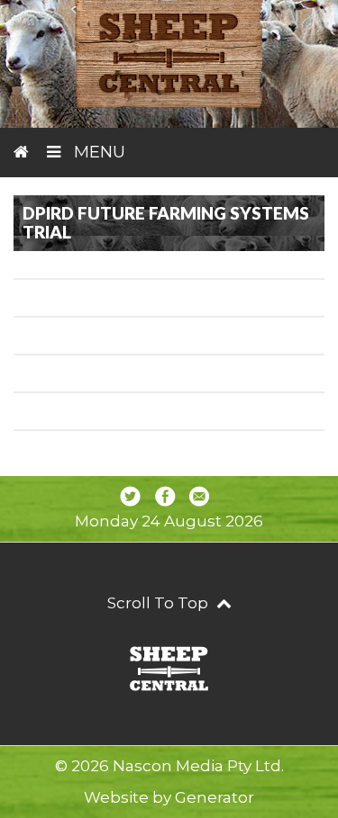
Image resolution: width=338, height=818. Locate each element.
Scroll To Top (159, 603)
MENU (97, 152)
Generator (214, 797)
